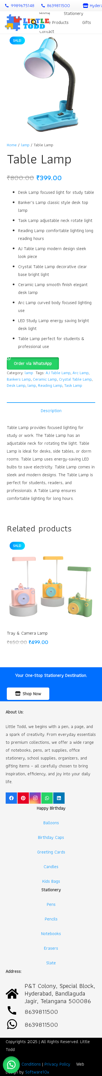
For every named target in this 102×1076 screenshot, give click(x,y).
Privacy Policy (57, 1064)
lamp (25, 144)
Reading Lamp (50, 385)
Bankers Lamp (19, 379)
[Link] (27, 22)
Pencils (51, 918)
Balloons (51, 822)
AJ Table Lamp (58, 372)
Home (44, 13)
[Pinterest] (23, 798)
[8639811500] (15, 1025)
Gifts (86, 22)
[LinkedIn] (59, 798)
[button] (33, 361)
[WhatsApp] (47, 798)
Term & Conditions (23, 1064)
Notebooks (51, 933)
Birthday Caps (51, 837)
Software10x (37, 1071)
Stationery (73, 13)
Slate (51, 962)
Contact (46, 31)
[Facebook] (11, 798)
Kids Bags (51, 881)
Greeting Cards (51, 851)
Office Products (54, 22)
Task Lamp (73, 385)
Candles (51, 866)
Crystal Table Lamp (75, 379)
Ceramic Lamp (45, 379)
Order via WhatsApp (33, 363)
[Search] (34, 22)
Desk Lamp (16, 385)
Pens (51, 904)
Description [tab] (51, 410)
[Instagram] (35, 798)
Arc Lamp (81, 372)
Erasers (51, 948)
